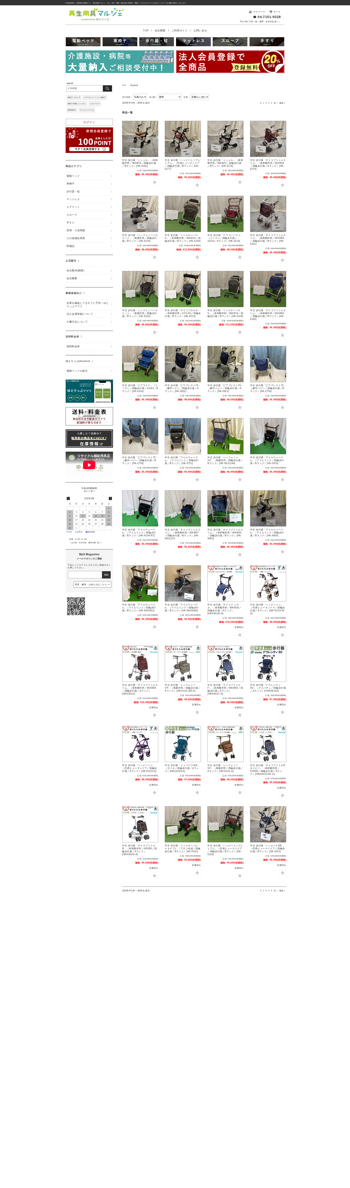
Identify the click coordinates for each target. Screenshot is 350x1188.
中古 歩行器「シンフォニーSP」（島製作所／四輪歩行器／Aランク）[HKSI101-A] (225, 768)
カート (277, 11)
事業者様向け (74, 293)
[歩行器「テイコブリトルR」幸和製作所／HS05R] (268, 744)
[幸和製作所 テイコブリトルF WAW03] (225, 664)
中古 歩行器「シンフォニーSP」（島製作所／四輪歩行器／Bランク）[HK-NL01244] (225, 460)
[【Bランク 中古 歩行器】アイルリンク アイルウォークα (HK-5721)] (183, 436)
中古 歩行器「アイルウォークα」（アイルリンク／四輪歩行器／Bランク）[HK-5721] (182, 460)
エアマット (73, 207)
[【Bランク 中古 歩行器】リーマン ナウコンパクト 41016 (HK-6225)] (225, 214)
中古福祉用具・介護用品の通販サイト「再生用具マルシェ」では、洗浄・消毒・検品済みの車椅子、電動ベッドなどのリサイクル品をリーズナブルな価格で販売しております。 (126, 3)
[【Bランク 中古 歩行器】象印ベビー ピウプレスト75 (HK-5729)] (140, 436)
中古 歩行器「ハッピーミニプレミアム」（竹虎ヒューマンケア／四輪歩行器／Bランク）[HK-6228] (225, 850)
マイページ (259, 11)
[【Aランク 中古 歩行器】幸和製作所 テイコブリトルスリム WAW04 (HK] (268, 139)
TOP (146, 30)
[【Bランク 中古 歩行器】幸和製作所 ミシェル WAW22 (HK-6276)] (225, 139)
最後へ (282, 103)
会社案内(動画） (76, 270)
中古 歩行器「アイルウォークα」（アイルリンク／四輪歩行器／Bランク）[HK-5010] (267, 460)
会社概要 (160, 30)
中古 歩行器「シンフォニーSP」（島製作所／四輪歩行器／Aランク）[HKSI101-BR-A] (183, 688)
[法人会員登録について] (230, 62)
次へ (276, 103)
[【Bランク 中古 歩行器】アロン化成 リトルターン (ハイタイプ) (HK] (183, 824)
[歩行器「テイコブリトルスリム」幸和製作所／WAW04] (140, 664)
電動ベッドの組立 (77, 371)
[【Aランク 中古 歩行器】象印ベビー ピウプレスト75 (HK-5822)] (183, 364)
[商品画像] (268, 664)
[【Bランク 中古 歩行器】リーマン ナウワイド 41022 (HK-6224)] (140, 364)
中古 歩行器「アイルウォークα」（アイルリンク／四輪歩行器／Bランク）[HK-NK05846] (182, 607)
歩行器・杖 (73, 191)
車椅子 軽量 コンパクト (77, 104)
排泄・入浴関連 (76, 230)
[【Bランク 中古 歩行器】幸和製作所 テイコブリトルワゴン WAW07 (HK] (183, 508)
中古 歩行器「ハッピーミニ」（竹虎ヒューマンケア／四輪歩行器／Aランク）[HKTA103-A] (139, 768)
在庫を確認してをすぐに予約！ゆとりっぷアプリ (88, 305)
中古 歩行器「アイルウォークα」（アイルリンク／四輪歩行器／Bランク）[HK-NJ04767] (139, 532)
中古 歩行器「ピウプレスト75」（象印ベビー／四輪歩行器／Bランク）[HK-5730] (268, 388)
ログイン (89, 122)
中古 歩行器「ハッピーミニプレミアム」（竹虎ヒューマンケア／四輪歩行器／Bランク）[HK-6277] (183, 164)
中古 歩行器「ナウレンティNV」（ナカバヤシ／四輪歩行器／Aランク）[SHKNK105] (268, 688)
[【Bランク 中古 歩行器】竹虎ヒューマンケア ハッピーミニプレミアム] (183, 139)
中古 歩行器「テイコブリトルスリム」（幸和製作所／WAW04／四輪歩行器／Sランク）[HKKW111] (140, 689)
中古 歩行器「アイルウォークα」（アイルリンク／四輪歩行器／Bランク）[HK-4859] (267, 532)
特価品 (70, 246)
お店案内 (71, 260)
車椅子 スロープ (74, 97)
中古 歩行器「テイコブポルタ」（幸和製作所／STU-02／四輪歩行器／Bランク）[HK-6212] (183, 313)
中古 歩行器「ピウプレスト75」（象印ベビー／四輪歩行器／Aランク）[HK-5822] (183, 388)
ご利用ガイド (180, 30)
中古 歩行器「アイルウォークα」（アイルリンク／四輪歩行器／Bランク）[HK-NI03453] (139, 607)
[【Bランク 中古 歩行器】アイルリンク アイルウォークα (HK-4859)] (268, 508)
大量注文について (77, 321)
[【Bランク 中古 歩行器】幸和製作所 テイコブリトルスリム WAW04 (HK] (268, 214)
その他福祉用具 (76, 238)
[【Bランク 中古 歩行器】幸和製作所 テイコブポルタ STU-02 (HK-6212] (183, 289)
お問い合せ (200, 30)
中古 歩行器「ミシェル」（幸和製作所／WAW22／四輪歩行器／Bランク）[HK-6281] (140, 163)
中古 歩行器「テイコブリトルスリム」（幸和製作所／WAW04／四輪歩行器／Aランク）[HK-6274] (268, 164)
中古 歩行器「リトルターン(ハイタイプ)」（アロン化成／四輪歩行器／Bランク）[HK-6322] (183, 848)
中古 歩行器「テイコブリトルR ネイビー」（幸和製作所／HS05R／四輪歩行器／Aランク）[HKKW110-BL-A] (267, 769)
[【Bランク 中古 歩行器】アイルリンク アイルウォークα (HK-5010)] (268, 436)
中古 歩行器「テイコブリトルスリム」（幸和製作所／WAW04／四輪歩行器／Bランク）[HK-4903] (225, 534)
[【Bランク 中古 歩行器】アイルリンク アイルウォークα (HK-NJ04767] (140, 508)
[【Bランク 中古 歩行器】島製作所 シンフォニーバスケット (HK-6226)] (140, 289)
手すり (70, 222)
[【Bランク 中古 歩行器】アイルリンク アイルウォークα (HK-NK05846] (183, 583)
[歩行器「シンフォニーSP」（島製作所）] (183, 664)
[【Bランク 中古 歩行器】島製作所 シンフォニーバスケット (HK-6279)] (140, 214)
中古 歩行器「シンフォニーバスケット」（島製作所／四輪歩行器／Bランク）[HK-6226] (140, 313)
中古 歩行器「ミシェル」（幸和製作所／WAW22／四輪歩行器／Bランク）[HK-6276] (225, 163)
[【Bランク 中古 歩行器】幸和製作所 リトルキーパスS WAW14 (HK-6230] (183, 214)
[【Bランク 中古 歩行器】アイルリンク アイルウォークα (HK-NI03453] (140, 583)
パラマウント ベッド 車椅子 (95, 97)
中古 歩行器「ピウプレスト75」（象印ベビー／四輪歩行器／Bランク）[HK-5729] (140, 460)
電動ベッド (73, 176)
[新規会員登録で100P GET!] (89, 151)
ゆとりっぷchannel (78, 361)
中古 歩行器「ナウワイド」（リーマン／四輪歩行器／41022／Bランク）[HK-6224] (140, 388)
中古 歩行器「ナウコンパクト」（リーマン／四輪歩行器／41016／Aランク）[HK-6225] (225, 238)
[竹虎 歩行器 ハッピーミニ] (268, 583)
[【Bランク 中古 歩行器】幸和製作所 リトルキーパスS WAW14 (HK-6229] (225, 289)
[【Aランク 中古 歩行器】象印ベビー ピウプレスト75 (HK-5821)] (225, 364)
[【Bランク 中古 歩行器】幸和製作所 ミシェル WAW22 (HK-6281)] (140, 139)
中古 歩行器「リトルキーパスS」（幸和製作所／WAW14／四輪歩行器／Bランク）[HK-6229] (225, 313)
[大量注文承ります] (120, 62)
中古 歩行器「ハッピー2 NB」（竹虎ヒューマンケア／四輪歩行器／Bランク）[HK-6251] (267, 848)
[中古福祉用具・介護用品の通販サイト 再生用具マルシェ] (96, 20)
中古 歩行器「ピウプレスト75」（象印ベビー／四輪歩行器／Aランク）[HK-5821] (225, 388)
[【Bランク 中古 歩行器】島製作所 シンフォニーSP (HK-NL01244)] (225, 436)
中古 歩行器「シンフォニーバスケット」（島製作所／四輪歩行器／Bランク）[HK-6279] (140, 238)
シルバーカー (95, 104)
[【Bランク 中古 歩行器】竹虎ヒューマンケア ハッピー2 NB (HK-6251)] (268, 824)
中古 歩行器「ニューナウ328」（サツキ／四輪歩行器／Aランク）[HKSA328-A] (182, 768)
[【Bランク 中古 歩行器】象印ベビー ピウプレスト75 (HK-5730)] (268, 364)
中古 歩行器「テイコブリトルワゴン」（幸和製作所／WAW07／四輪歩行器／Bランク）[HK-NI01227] (183, 534)
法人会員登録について (80, 314)
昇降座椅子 (72, 110)
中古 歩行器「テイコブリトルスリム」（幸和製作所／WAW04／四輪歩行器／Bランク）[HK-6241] (268, 239)
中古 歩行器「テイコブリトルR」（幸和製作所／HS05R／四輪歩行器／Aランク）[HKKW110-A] (139, 850)
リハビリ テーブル (87, 110)
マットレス (73, 199)
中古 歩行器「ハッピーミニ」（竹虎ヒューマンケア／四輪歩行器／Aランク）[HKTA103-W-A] (267, 609)
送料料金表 (72, 336)
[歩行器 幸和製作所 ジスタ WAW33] (225, 583)
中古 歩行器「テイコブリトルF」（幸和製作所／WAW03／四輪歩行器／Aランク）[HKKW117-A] (225, 689)
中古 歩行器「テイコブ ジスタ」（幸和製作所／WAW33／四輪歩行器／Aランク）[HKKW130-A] (224, 609)
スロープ (72, 215)
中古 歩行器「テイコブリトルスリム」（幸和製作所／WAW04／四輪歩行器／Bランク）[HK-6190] (268, 314)
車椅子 (70, 183)
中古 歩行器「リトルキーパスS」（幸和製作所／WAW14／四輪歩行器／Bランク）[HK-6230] (183, 238)
